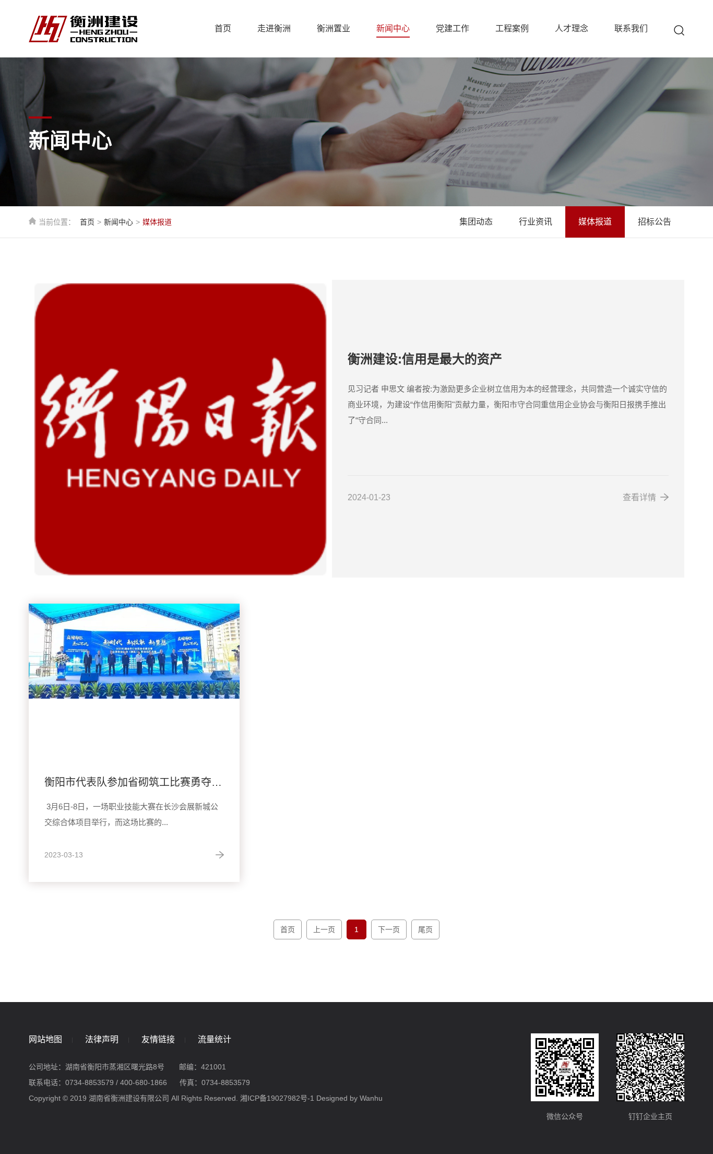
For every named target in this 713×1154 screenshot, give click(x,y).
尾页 (425, 929)
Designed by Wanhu (349, 1098)
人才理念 (571, 28)
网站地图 (45, 1039)
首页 (223, 28)
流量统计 (214, 1039)
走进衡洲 (274, 28)
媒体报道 (595, 221)
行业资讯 (535, 221)
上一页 (324, 929)
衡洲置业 (333, 28)
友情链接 (158, 1039)
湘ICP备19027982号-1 (277, 1098)
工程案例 (512, 28)
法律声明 (101, 1039)
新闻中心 (393, 28)
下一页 (389, 929)
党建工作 (452, 28)
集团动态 (476, 221)
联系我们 (631, 28)
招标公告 (654, 221)
